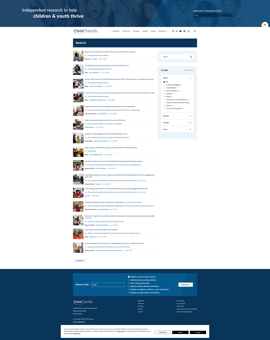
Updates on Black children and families (144, 286)
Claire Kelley (92, 83)
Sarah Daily (91, 247)
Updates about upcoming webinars (143, 280)
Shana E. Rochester (147, 206)
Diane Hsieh (125, 180)
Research (141, 301)
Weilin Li (109, 69)
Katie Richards (106, 221)
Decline (180, 332)
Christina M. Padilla (94, 221)
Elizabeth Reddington (107, 165)
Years (165, 129)
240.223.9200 (77, 314)
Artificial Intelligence (96, 86)
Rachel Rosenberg (110, 110)
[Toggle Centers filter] (190, 123)
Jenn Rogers (105, 55)
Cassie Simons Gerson (112, 247)
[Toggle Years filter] (190, 129)
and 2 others (142, 180)
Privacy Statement (79, 322)
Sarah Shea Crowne (117, 221)
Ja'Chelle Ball (117, 124)
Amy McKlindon (102, 137)
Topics (165, 78)
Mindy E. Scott (92, 233)
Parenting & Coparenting (97, 100)
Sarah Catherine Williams (96, 110)
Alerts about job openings (139, 283)
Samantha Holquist (103, 83)
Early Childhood (94, 72)
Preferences (163, 332)
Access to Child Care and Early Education (109, 250)
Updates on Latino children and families (144, 292)
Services (140, 306)
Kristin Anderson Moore (123, 165)
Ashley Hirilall (100, 247)
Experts (145, 31)
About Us (141, 303)
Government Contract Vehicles (187, 309)
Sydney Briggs (102, 233)
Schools (98, 184)
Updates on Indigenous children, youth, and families (149, 289)
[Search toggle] (195, 31)
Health (95, 59)
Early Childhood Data (96, 155)
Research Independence (184, 312)
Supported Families (102, 225)
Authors (166, 116)
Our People (180, 301)
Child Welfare (102, 113)
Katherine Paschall (94, 165)
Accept (198, 332)
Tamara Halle (111, 233)
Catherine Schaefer (94, 55)
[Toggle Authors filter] (190, 116)
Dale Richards (100, 69)
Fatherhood (93, 237)
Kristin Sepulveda (134, 110)
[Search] (191, 57)
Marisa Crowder (114, 180)
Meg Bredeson (136, 165)
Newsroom (180, 306)
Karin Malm (109, 124)
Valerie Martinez (122, 110)
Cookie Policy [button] (120, 331)
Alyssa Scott (112, 137)
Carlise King (92, 69)
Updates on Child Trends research (143, 277)
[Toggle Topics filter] (190, 78)
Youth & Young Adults (101, 141)
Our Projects (181, 303)
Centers (166, 123)
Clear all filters (189, 70)
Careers (153, 31)
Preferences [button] (77, 333)
